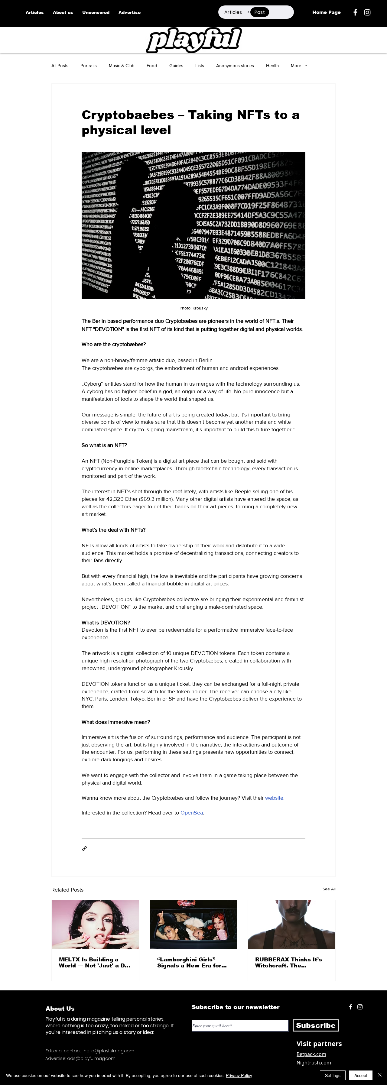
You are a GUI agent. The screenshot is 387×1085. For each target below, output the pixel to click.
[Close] (379, 1075)
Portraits (88, 65)
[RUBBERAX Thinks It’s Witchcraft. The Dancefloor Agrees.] (291, 924)
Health (272, 65)
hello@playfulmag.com (109, 1051)
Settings (332, 1075)
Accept (360, 1075)
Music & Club (122, 65)
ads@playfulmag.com (91, 1058)
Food (152, 65)
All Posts (59, 65)
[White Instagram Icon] (367, 12)
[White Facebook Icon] (350, 1006)
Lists (199, 65)
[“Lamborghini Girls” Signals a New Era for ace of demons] (193, 924)
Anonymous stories (235, 65)
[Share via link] (84, 848)
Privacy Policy (239, 1075)
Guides (176, 65)
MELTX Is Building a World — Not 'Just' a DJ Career (93, 963)
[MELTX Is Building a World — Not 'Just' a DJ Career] (95, 924)
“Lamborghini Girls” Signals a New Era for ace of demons (189, 963)
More (296, 65)
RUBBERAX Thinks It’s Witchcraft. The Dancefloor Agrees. (288, 963)
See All (329, 888)
